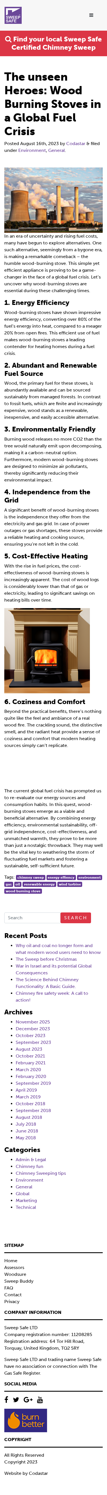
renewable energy (39, 884)
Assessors (14, 1267)
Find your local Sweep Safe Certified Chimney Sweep (56, 43)
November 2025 (33, 1022)
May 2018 (26, 1137)
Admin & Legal (31, 1159)
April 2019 (26, 1090)
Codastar (75, 143)
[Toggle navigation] (92, 15)
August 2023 (29, 1049)
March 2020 (28, 1069)
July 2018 (26, 1124)
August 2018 (29, 1117)
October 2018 (30, 1103)
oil (17, 884)
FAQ (8, 1288)
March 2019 (28, 1097)
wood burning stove (23, 891)
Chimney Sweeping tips (41, 1173)
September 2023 (33, 1042)
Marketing (26, 1200)
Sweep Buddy (18, 1281)
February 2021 (31, 1062)
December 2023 (33, 1028)
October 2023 (30, 1035)
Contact (13, 1294)
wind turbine (70, 884)
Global (22, 1193)
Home (10, 1260)
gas (9, 884)
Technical (26, 1207)
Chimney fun (29, 1166)
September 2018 (33, 1110)
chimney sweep (30, 878)
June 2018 (27, 1131)
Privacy (11, 1301)
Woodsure (15, 1274)
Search (75, 917)
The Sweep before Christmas (46, 959)
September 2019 (33, 1083)
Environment (32, 150)
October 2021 (30, 1056)
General (56, 150)
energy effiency (61, 878)
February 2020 (31, 1076)
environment (89, 878)
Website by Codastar (26, 1473)
